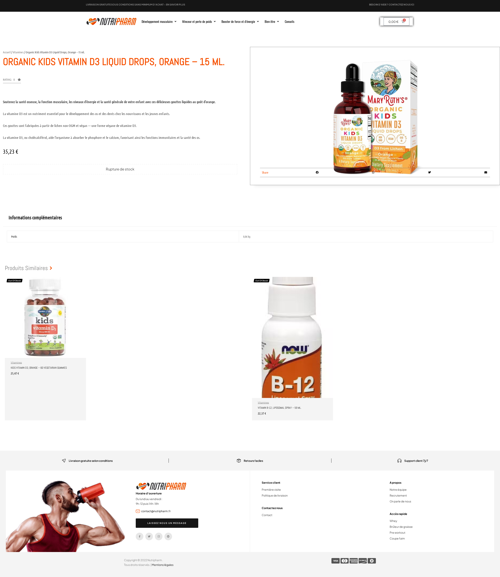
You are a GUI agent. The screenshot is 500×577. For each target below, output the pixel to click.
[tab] (35, 217)
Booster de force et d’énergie (238, 21)
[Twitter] (149, 536)
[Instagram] (158, 536)
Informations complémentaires (35, 217)
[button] (159, 21)
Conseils (289, 21)
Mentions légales (162, 564)
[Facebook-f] (139, 536)
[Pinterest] (168, 536)
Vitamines (18, 52)
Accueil (7, 52)
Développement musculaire (157, 21)
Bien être (270, 21)
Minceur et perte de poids (197, 21)
